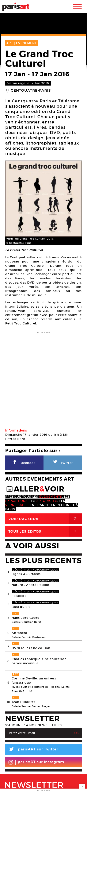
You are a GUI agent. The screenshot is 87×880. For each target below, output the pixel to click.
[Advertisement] (43, 378)
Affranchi (19, 633)
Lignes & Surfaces (26, 574)
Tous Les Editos (43, 531)
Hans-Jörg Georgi (26, 618)
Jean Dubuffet (23, 702)
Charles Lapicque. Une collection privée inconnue (39, 661)
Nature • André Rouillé (30, 585)
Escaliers (19, 596)
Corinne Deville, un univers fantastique (34, 680)
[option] (43, 203)
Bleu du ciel (21, 607)
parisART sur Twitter (33, 750)
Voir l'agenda (43, 518)
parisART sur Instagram (41, 762)
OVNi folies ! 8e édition (31, 648)
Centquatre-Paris (31, 90)
